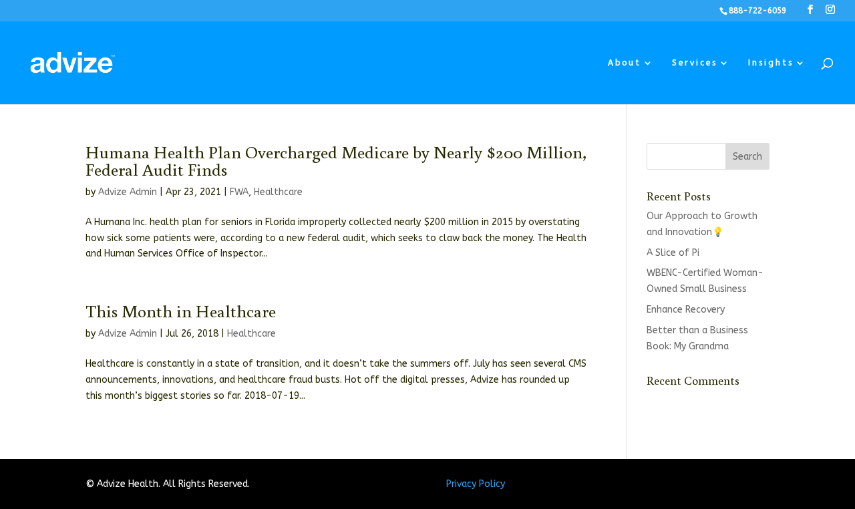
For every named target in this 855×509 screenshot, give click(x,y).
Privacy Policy (475, 484)
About (624, 62)
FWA (239, 192)
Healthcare (278, 192)
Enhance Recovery (686, 309)
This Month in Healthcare (181, 310)
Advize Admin (127, 192)
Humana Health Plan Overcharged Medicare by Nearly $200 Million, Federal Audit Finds (336, 160)
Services (694, 62)
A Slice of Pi (673, 253)
